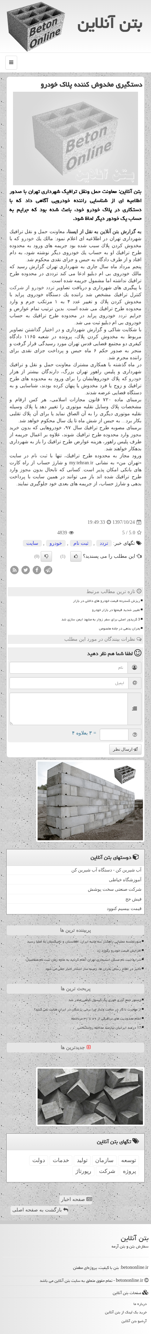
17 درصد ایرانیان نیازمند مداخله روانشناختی (109, 1027)
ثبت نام (39, 455)
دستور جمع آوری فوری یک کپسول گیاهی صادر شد (104, 999)
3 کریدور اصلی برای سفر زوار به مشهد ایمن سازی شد (100, 619)
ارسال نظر (123, 749)
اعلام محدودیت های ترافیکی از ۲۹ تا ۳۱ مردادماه (106, 1018)
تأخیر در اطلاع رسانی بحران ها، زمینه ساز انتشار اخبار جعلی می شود (93, 968)
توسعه (128, 1160)
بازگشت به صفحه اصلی (37, 1210)
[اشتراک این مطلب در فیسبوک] (37, 569)
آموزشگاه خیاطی (125, 879)
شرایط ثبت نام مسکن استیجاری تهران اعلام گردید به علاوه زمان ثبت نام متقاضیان (83, 959)
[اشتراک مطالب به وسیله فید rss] (14, 569)
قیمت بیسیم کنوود (124, 908)
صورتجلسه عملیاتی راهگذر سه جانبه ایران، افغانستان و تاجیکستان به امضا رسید (84, 941)
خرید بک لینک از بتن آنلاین (126, 1312)
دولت (38, 1160)
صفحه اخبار (73, 1199)
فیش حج (133, 899)
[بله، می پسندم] (75, 556)
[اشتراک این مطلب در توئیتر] (26, 569)
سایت (32, 543)
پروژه (129, 1171)
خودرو (27, 238)
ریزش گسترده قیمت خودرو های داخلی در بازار (106, 600)
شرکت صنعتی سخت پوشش (115, 889)
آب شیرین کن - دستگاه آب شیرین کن (106, 870)
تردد (50, 287)
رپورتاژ (83, 1171)
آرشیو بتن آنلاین (134, 1321)
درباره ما (140, 1303)
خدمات (61, 1160)
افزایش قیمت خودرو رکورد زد (119, 950)
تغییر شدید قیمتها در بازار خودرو (116, 609)
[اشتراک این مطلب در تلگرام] (48, 569)
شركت (16, 287)
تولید (82, 1160)
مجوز (136, 434)
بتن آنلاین (110, 23)
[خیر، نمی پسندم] (46, 556)
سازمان (104, 1160)
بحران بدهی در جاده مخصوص (119, 628)
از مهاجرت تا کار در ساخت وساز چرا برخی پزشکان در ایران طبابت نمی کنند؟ (87, 1009)
